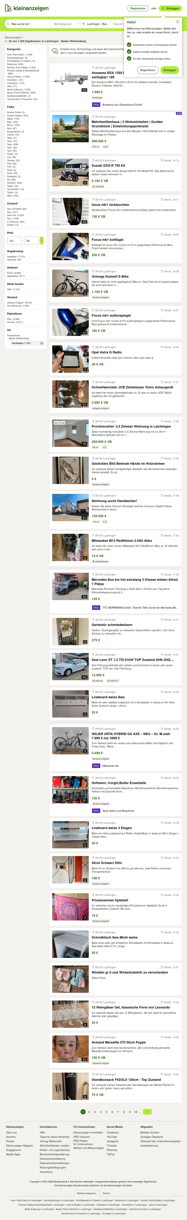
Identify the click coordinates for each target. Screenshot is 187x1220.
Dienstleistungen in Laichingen (59, 1200)
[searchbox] (31, 23)
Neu (9, 212)
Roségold (12, 176)
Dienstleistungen (15, 57)
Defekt (10, 224)
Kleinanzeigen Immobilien (88, 1132)
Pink (9, 163)
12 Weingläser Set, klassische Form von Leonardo (131, 1007)
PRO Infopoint (81, 1137)
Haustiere (12, 79)
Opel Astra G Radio (107, 352)
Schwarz (11, 182)
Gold (9, 140)
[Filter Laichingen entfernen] (41, 343)
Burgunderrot (13, 131)
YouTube (112, 1137)
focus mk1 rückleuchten (110, 205)
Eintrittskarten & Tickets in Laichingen (94, 1200)
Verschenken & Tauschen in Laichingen (81, 1213)
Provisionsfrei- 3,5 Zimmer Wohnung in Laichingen (131, 426)
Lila (9, 156)
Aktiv (9, 289)
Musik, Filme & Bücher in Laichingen (74, 1209)
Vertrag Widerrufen (51, 1141)
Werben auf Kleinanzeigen (88, 1148)
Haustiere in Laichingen (108, 1204)
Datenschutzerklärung (52, 1158)
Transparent (13, 189)
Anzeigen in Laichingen (114, 1213)
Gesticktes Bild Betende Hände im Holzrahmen (128, 463)
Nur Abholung (14, 305)
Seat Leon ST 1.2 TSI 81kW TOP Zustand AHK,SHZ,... (133, 660)
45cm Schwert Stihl (107, 863)
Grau (9, 144)
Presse (10, 1141)
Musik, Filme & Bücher (18, 92)
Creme (10, 134)
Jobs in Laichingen (158, 1204)
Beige (10, 118)
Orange (11, 160)
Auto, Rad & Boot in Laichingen (26, 1200)
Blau (9, 121)
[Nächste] (147, 1112)
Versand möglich (15, 302)
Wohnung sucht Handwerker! (114, 501)
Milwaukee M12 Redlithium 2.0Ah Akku (122, 540)
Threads (112, 1145)
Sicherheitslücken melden (54, 1145)
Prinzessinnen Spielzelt (110, 900)
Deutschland (13, 335)
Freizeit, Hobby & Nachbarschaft (23, 70)
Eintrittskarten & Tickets (18, 60)
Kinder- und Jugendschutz (55, 1150)
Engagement (13, 1150)
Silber (10, 185)
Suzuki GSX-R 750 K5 (108, 165)
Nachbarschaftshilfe (17, 95)
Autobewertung (149, 1145)
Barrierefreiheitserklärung (54, 1154)
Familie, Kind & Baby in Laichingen (157, 1200)
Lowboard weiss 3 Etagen (112, 828)
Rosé (9, 173)
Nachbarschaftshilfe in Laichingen (110, 1209)
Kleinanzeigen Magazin (19, 1145)
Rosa (9, 169)
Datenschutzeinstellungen (55, 1163)
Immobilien (12, 83)
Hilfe (42, 1132)
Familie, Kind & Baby (17, 67)
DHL (9, 318)
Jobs (9, 86)
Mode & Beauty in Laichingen (39, 1209)
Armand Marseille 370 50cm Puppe (119, 1042)
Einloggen (169, 70)
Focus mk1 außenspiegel (111, 315)
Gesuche (11, 259)
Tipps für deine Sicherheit (54, 1137)
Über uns (11, 1132)
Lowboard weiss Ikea (108, 697)
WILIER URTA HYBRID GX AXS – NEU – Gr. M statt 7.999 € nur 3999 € (131, 736)
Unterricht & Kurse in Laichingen (145, 1209)
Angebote (12, 256)
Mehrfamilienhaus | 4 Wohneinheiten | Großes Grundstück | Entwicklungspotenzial (127, 124)
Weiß (9, 195)
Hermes (11, 322)
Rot (9, 179)
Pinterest (112, 1150)
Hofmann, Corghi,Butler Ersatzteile (119, 783)
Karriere (11, 1137)
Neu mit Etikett (14, 208)
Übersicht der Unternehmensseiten (160, 1141)
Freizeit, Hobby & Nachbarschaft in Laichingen (42, 1204)
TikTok (111, 1154)
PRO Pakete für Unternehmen (83, 1142)
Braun (10, 124)
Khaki (10, 153)
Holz (9, 150)
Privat (10, 272)
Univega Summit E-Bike (110, 276)
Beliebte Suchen (149, 1132)
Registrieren (147, 70)
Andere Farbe (14, 112)
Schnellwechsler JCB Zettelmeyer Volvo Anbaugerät (132, 387)
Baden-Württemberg (19, 338)
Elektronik (12, 64)
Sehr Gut (11, 215)
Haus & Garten (14, 76)
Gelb (9, 137)
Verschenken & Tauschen (19, 99)
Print (9, 166)
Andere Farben (14, 115)
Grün (9, 147)
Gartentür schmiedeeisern (112, 625)
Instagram (113, 1141)
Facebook (112, 1132)
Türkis (10, 192)
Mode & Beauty (14, 89)
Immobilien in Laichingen (134, 1204)
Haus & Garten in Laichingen (80, 1204)
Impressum (46, 1172)
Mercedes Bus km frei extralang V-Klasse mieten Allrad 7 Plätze (135, 581)
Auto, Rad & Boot (15, 54)
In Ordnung (12, 221)
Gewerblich (12, 275)
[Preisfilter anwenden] (42, 241)
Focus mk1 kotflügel (107, 240)
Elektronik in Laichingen (127, 1200)
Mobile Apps (13, 1154)
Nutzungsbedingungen (53, 1167)
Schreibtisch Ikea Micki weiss (115, 937)
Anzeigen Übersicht (151, 1137)
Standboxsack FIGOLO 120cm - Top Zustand (126, 1080)
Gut (9, 218)
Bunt (9, 128)
